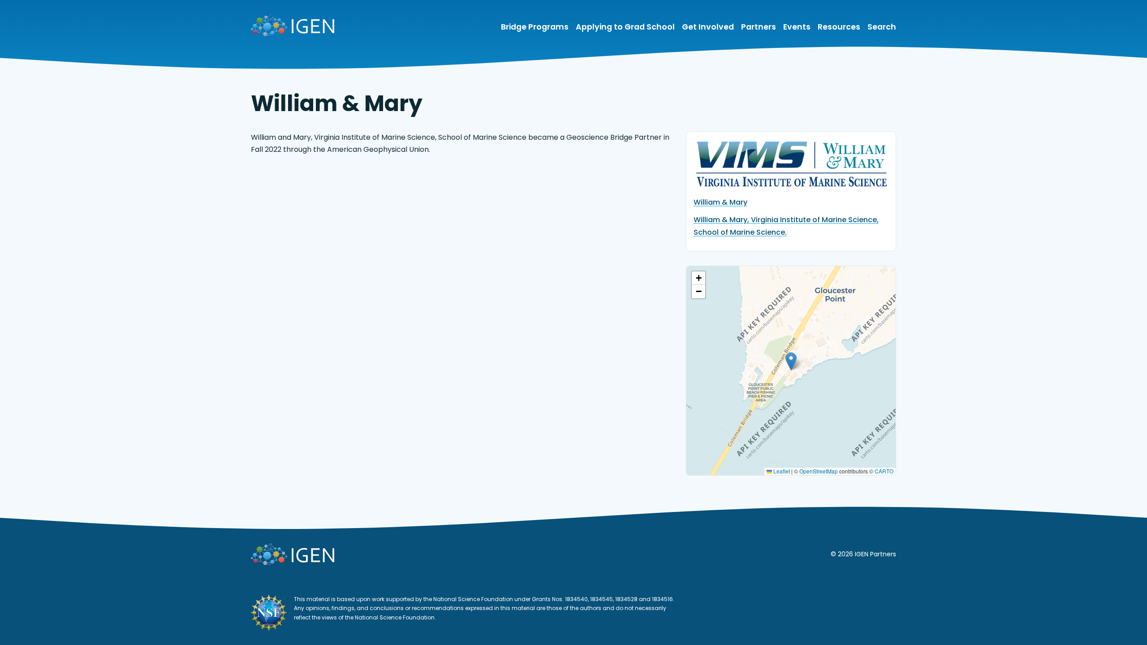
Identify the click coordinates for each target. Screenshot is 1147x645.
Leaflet (781, 471)
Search (881, 27)
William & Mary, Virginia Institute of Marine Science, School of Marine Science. (786, 226)
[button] (791, 361)
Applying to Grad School (625, 27)
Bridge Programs (535, 27)
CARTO (884, 471)
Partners (758, 27)
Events (797, 27)
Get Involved (708, 27)
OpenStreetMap (818, 471)
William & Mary (720, 202)
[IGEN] (292, 27)
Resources (839, 27)
